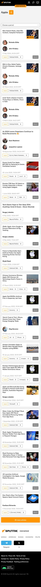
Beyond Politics (14, 219)
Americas (12, 537)
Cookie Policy (14, 559)
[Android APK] (7, 567)
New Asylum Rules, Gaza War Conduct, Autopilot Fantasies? (13, 32)
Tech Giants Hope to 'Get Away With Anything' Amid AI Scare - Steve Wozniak (18, 206)
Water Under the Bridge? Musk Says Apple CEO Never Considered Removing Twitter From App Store (13, 414)
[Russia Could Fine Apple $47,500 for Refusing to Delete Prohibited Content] (32, 166)
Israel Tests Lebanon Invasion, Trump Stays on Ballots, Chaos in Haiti (13, 100)
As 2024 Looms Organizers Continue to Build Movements (18, 132)
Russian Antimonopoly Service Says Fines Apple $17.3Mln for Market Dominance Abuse (13, 367)
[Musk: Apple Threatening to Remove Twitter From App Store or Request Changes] (32, 435)
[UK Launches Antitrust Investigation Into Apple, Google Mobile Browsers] (32, 477)
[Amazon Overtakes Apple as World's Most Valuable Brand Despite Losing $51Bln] (32, 348)
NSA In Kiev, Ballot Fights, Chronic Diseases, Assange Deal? (12, 66)
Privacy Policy (24, 559)
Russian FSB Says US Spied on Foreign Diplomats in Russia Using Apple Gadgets (13, 185)
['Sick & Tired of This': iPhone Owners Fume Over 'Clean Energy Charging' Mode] (32, 320)
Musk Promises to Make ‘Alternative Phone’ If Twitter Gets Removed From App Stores (14, 455)
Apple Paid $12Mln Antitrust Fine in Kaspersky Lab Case (12, 297)
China (21, 289)
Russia (11, 176)
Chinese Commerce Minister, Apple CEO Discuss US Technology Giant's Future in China (13, 278)
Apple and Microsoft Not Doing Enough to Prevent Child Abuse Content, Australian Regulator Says (13, 389)
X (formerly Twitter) (15, 512)
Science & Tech (14, 268)
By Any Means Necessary (17, 155)
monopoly (22, 379)
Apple (4, 12)
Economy (12, 310)
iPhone (19, 337)
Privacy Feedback (7, 562)
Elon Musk (13, 467)
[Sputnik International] (6, 3)
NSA (20, 197)
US (10, 337)
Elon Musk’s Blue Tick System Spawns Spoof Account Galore (13, 496)
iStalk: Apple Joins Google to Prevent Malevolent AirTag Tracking (13, 228)
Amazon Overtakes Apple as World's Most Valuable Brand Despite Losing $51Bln (12, 346)
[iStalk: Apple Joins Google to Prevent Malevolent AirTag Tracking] (32, 230)
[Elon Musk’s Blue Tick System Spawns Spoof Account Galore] (32, 498)
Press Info (11, 556)
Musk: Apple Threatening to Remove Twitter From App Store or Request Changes (14, 434)
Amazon (23, 358)
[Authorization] (29, 2)
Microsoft (12, 404)
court (21, 176)
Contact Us (5, 559)
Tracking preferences (21, 562)
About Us (4, 556)
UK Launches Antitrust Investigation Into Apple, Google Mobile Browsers (14, 476)
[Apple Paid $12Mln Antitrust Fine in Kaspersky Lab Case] (32, 299)
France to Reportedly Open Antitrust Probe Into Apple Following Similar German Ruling (12, 253)
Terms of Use (20, 556)
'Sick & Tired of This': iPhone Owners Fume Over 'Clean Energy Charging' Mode (13, 319)
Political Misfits (14, 57)
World (11, 197)
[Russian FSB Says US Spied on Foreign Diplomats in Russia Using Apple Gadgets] (32, 187)
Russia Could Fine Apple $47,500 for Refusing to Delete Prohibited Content (13, 164)
